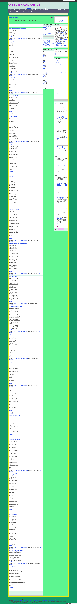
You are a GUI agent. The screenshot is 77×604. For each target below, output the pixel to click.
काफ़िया (39, 600)
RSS (10, 594)
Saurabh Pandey (60, 105)
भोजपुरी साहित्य (63, 186)
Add (53, 17)
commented (59, 117)
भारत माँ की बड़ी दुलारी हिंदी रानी (16, 551)
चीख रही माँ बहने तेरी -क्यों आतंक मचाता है (17, 29)
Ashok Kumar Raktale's (62, 156)
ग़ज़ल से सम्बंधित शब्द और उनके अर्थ (29, 600)
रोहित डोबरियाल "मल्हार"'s (61, 165)
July (44, 84)
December (45, 72)
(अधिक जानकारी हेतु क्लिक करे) (60, 42)
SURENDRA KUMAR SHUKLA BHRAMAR (20, 38)
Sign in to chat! (68, 603)
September (45, 73)
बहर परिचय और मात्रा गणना (46, 600)
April (44, 56)
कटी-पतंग (11, 389)
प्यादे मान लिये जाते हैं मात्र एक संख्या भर (60, 93)
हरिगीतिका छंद (57, 62)
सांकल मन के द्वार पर (58, 60)
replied (64, 105)
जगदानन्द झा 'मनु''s (59, 106)
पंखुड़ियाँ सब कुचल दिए (14, 209)
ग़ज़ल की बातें (21, 600)
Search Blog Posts (21, 25)
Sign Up (58, 0)
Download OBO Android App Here (61, 45)
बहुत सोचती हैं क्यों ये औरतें (58, 80)
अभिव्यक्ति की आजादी (13, 95)
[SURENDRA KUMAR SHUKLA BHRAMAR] (11, 23)
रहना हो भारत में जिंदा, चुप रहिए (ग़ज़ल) (60, 72)
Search (75, 0)
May (44, 55)
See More (58, 223)
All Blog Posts (11, 17)
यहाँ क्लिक (62, 35)
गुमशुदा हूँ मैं (11, 42)
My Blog (16, 17)
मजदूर (10, 362)
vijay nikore (59, 217)
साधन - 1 (56, 53)
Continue (11, 36)
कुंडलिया (56, 91)
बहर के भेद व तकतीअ (54, 600)
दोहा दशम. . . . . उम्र (58, 89)
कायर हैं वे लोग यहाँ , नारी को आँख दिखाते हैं (18, 244)
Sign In (62, 0)
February (44, 69)
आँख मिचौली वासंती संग (46, 41)
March (44, 57)
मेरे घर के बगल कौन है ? (14, 116)
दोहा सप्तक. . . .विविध (58, 95)
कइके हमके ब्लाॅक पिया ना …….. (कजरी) (62, 185)
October (44, 82)
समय (55, 76)
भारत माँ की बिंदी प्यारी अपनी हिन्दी (16, 567)
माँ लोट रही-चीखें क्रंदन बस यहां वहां (16, 145)
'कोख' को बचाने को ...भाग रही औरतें (48, 43)
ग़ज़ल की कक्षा (16, 600)
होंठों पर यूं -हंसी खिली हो (14, 474)
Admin (17, 599)
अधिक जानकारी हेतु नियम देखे (62, 32)
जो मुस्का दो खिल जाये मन (14, 439)
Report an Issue (59, 599)
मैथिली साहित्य (65, 107)
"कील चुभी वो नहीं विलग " (47, 42)
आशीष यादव (58, 195)
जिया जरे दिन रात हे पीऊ (14, 276)
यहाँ (56, 44)
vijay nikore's (60, 175)
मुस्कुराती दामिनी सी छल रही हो (15, 306)
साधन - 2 (56, 54)
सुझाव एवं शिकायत (58, 43)
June (44, 65)
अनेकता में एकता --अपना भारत (47, 40)
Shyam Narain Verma (60, 146)
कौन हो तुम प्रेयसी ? (13, 335)
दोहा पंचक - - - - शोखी (58, 64)
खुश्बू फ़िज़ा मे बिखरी (13, 514)
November (45, 53)
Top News (56, 103)
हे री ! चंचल (11, 176)
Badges (53, 599)
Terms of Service (66, 599)
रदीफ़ (36, 600)
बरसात (55, 68)
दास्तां (55, 74)
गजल (57, 107)
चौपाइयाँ (56, 66)
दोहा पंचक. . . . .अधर (58, 97)
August (44, 64)
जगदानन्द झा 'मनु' (59, 136)
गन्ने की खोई (56, 82)
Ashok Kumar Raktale (60, 116)
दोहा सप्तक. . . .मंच (57, 70)
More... (61, 229)
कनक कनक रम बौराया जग (14, 415)
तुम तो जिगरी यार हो (13, 78)
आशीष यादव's (59, 184)
